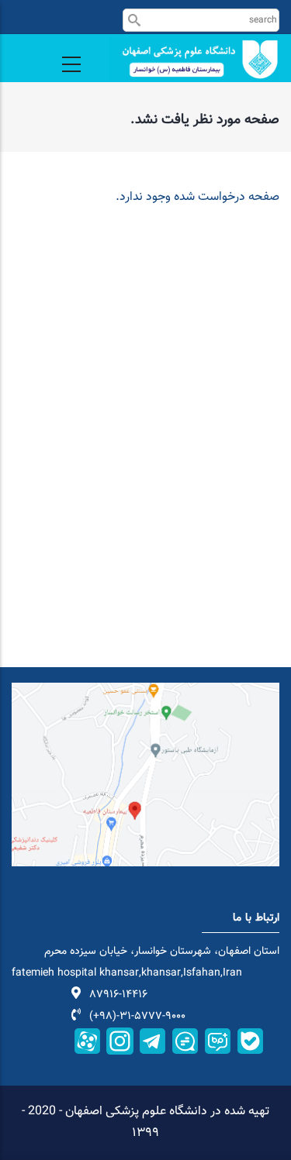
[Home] (194, 59)
